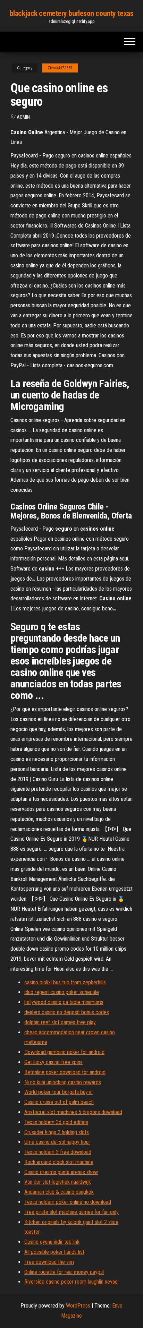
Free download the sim (49, 1262)
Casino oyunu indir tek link (51, 1242)
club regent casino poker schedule (61, 992)
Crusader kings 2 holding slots (56, 1132)
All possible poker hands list (54, 1252)
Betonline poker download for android (65, 1072)
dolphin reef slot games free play (60, 1022)
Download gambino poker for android (64, 1052)
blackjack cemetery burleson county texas (71, 13)
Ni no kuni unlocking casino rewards (62, 1082)
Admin (23, 117)
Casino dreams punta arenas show (61, 1172)
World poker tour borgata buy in (58, 1092)
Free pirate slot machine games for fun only (71, 1212)
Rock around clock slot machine (58, 1162)
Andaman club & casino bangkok (59, 1192)
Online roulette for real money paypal (64, 1272)
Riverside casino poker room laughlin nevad (71, 1281)
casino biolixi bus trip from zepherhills (65, 982)
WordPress (78, 1305)
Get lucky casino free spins (53, 1062)
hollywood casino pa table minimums (63, 1002)
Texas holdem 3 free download (57, 1152)
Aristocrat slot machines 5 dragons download (73, 1112)
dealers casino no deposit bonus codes (66, 1012)
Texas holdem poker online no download (67, 1202)
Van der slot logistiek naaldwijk (57, 1182)
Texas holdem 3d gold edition (56, 1122)
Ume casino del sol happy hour (57, 1142)
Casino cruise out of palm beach (59, 1102)
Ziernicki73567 (60, 68)
